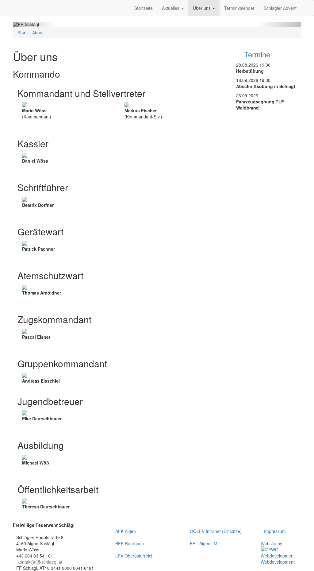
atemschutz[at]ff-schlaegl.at (48, 305)
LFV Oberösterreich (134, 556)
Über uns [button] (202, 8)
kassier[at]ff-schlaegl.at (44, 173)
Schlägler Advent (280, 8)
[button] (34, 24)
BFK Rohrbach (129, 543)
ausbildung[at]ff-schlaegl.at (48, 475)
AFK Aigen (125, 531)
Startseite (143, 8)
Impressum (275, 531)
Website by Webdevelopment (278, 552)
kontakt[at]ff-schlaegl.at (39, 562)
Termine (256, 54)
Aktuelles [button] (171, 8)
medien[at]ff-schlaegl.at (44, 519)
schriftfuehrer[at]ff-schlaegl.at (50, 217)
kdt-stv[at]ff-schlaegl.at (146, 129)
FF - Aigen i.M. (204, 543)
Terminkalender (239, 8)
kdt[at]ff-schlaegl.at (40, 129)
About (38, 32)
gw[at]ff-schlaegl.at (40, 261)
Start (22, 32)
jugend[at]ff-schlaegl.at (44, 431)
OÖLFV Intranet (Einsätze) (216, 531)
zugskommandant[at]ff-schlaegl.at (54, 349)
